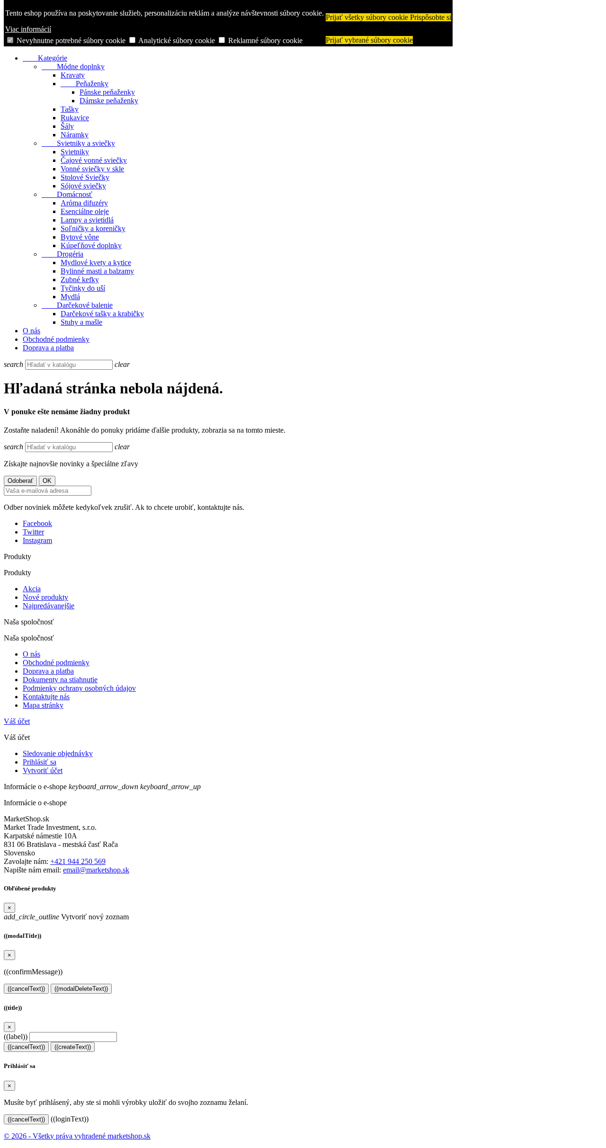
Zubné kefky (80, 280)
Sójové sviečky (83, 186)
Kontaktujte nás (46, 697)
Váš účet (17, 721)
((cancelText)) (26, 988)
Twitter (33, 532)
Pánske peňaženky (107, 92)
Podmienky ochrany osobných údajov (79, 688)
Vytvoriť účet (42, 770)
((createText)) (72, 1046)
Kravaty (73, 75)
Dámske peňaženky (109, 101)
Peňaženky (84, 84)
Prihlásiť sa (39, 762)
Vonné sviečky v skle (92, 169)
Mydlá (70, 297)
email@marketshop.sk (96, 870)
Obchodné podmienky (56, 339)
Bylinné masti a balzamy (97, 271)
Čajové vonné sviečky (94, 160)
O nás (31, 331)
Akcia (32, 589)
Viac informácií (28, 29)
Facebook (37, 523)
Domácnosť (67, 194)
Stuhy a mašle (81, 322)
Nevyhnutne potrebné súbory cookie (71, 40)
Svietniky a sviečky (78, 143)
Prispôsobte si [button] (430, 17)
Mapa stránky (43, 705)
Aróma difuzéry (84, 203)
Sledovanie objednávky (58, 753)
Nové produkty (45, 597)
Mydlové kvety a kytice (96, 262)
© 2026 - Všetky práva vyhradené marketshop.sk (77, 1136)
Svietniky (75, 152)
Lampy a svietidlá (87, 220)
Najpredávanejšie (48, 606)
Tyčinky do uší (83, 288)
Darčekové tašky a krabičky (102, 314)
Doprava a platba (48, 348)
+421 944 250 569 (78, 861)
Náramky (75, 135)
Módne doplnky (73, 66)
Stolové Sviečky (85, 177)
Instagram (37, 540)
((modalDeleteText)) (81, 988)
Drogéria (62, 254)
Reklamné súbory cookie (265, 40)
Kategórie (45, 58)
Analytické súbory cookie (176, 40)
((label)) (15, 1036)
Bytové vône (80, 237)
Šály (67, 126)
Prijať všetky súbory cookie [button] (368, 17)
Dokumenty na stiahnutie (60, 680)
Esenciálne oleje (85, 211)
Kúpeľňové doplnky (91, 245)
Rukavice (75, 118)
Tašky (70, 109)
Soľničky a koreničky (93, 228)
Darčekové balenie (77, 305)
